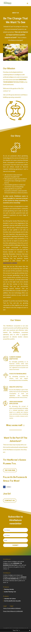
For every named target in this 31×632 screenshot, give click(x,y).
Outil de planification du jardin (12, 601)
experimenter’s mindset (10, 263)
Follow (8, 487)
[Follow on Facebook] (4, 487)
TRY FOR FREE (10, 470)
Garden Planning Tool (10, 591)
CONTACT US (10, 500)
